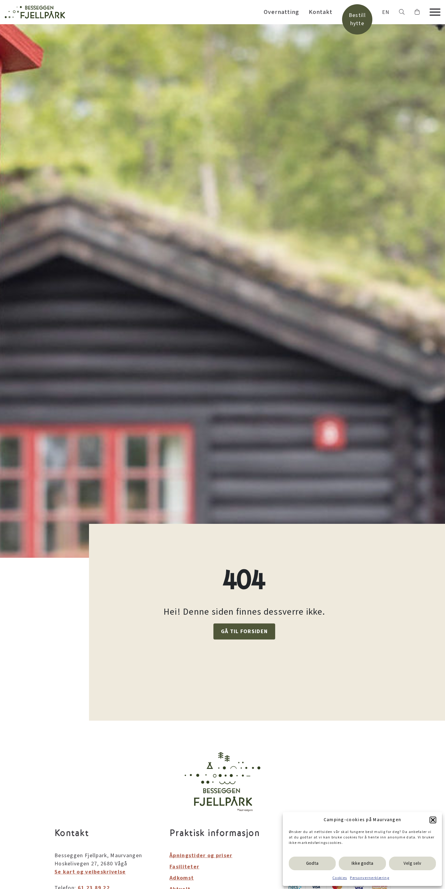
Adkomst (182, 878)
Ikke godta (362, 863)
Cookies (339, 878)
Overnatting (281, 12)
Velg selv (412, 863)
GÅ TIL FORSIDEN (244, 631)
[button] (433, 820)
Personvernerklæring (369, 878)
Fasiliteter (184, 867)
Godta (312, 863)
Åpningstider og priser (201, 855)
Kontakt (320, 12)
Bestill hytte (357, 19)
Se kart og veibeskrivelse (90, 872)
